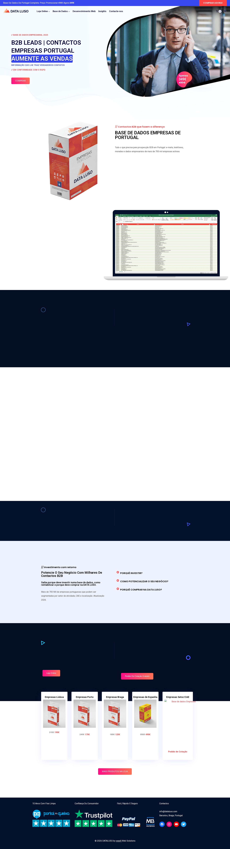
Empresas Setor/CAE (177, 697)
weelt (119, 841)
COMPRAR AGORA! (213, 2)
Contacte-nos (116, 11)
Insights (102, 11)
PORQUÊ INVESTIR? (131, 573)
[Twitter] (183, 824)
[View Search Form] (225, 11)
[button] (151, 573)
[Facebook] (162, 824)
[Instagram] (169, 824)
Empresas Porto (85, 697)
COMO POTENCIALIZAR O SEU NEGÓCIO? (144, 581)
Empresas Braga (115, 697)
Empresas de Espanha (145, 697)
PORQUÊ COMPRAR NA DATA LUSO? (141, 589)
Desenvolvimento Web (84, 11)
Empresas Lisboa (54, 697)
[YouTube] (176, 824)
